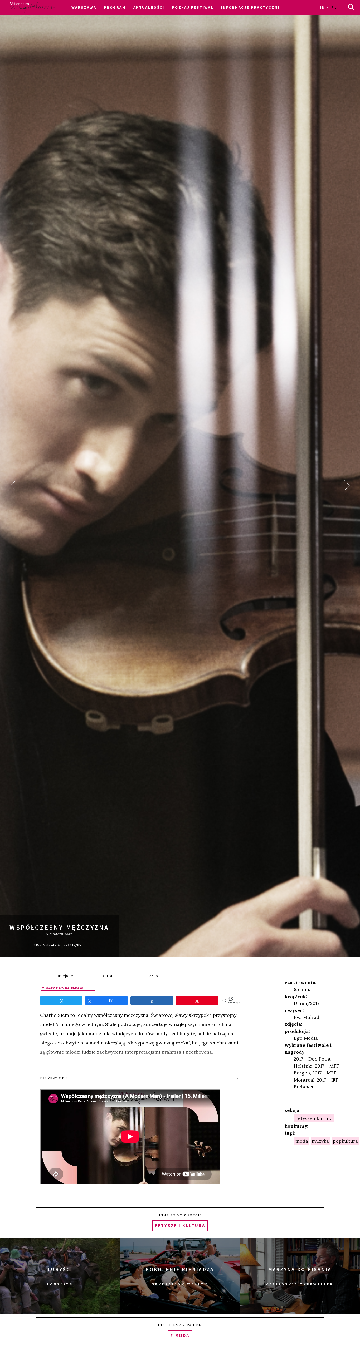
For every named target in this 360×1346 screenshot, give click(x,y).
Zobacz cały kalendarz (62, 988)
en (322, 7)
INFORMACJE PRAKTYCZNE (250, 7)
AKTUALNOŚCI (148, 7)
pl (334, 7)
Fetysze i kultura (314, 1118)
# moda (180, 1336)
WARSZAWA (83, 7)
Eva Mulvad (306, 1017)
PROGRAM (115, 7)
